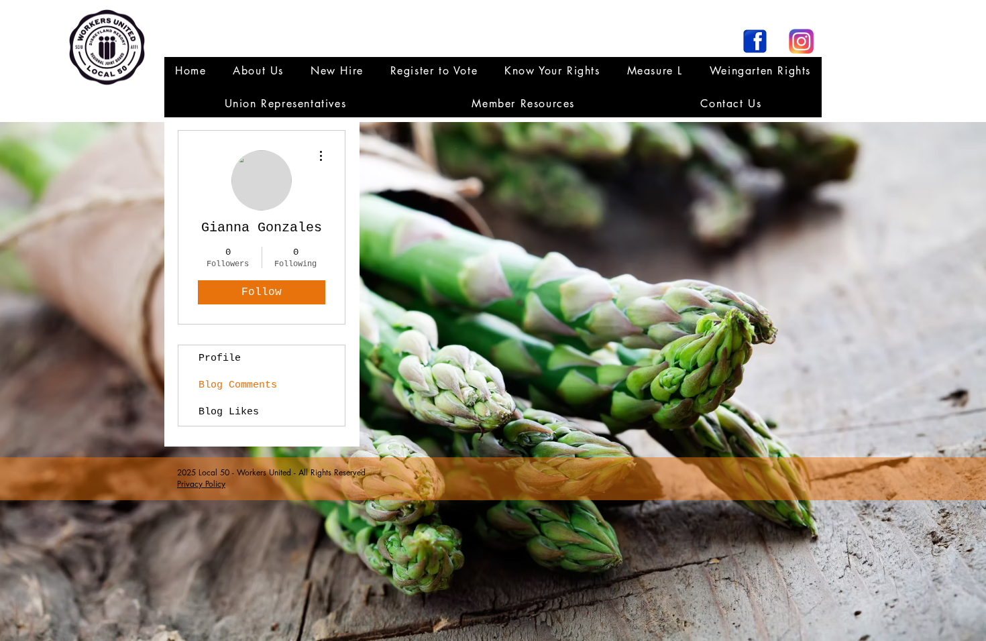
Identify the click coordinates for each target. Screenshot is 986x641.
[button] (285, 103)
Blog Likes (229, 412)
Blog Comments (238, 385)
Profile (220, 358)
